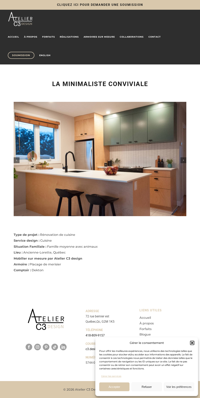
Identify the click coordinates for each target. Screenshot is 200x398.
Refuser (147, 386)
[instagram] (37, 347)
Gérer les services (111, 376)
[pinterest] (46, 347)
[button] (192, 343)
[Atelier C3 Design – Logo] (46, 312)
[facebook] (29, 347)
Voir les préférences (179, 386)
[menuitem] (45, 55)
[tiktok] (54, 347)
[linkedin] (63, 347)
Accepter (114, 386)
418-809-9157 (95, 335)
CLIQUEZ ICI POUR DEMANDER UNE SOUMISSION (100, 5)
